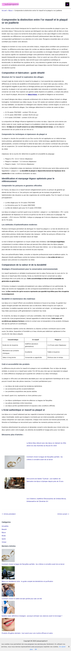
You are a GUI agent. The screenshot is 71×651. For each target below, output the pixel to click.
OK (36, 649)
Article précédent (9, 514)
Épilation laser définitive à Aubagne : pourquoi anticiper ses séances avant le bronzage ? (32, 616)
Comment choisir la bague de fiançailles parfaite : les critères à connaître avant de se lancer (33, 564)
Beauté (4, 529)
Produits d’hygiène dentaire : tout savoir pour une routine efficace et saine (27, 633)
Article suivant (63, 514)
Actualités (5, 526)
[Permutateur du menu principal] (67, 4)
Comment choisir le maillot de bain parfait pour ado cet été (22, 598)
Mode (4, 536)
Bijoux (4, 532)
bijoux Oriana (32, 94)
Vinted (4, 542)
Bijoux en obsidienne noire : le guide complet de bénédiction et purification (27, 581)
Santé (4, 539)
